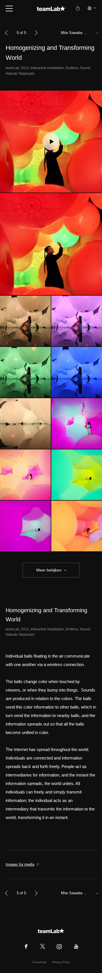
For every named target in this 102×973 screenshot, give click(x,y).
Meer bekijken (48, 570)
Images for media (20, 864)
